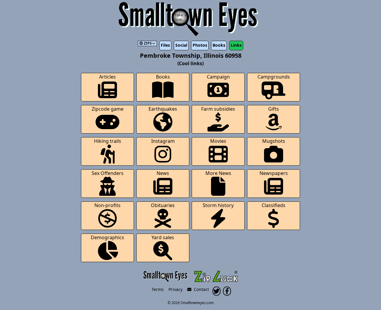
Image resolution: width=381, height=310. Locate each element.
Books (219, 45)
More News (218, 173)
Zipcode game (108, 109)
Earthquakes (163, 109)
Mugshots (273, 141)
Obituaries (163, 205)
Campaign (218, 76)
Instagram (163, 141)
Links (236, 45)
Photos (200, 45)
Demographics (107, 237)
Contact (200, 289)
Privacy (175, 289)
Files (165, 45)
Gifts (273, 109)
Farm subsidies (218, 109)
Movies (218, 141)
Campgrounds (273, 76)
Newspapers (274, 173)
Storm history (218, 205)
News (163, 173)
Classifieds (273, 205)
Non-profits (107, 205)
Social (181, 45)
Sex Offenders (108, 173)
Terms (158, 289)
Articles (107, 76)
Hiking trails (107, 141)
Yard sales (163, 237)
